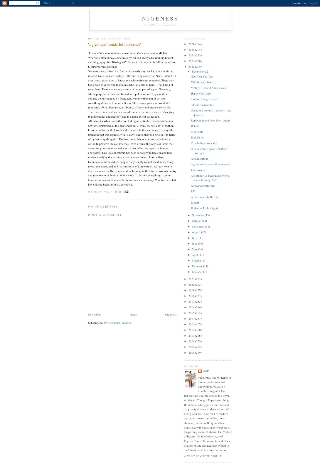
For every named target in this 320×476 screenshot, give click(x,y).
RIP (193, 191)
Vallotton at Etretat (202, 82)
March (196, 260)
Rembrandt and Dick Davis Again (211, 120)
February (197, 266)
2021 (192, 279)
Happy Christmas (201, 93)
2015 (192, 313)
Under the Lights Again (205, 208)
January (197, 272)
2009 (192, 347)
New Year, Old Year (202, 76)
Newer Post (94, 314)
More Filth (197, 132)
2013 (192, 324)
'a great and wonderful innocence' (210, 164)
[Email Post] (126, 192)
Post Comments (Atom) (117, 323)
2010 (192, 341)
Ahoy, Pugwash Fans (203, 185)
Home (133, 314)
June (195, 243)
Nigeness (160, 18)
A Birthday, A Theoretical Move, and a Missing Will (210, 178)
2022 (192, 67)
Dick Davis (197, 137)
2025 (192, 50)
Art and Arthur (199, 158)
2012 (192, 330)
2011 (192, 336)
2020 (192, 285)
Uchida (195, 126)
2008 (192, 352)
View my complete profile (203, 456)
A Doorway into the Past (205, 197)
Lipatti (195, 202)
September (198, 226)
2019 (192, 290)
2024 (192, 55)
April (195, 255)
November (198, 215)
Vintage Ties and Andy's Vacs (208, 88)
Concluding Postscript (204, 143)
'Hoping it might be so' (204, 99)
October (197, 221)
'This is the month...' (202, 105)
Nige (206, 371)
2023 (192, 61)
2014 (192, 319)
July (195, 238)
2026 (192, 44)
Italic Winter (198, 170)
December (198, 71)
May (195, 249)
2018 (192, 296)
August (196, 232)
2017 (192, 302)
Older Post (171, 314)
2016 (192, 307)
